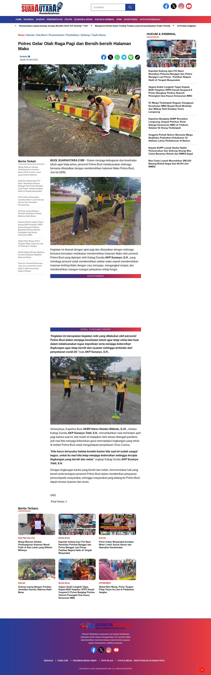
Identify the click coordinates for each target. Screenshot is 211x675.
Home (19, 19)
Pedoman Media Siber (85, 660)
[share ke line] (131, 59)
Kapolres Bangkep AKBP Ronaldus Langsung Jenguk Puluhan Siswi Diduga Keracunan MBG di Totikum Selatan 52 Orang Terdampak (168, 123)
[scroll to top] (202, 670)
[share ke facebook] (104, 59)
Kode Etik (63, 660)
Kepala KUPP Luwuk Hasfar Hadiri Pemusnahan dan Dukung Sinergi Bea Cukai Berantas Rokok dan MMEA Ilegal (171, 150)
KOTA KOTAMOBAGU (150, 19)
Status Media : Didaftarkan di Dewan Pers (141, 660)
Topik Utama (99, 35)
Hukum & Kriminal (104, 19)
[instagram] (181, 8)
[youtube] (189, 8)
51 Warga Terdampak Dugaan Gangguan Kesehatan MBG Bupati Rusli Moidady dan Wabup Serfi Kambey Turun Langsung (171, 107)
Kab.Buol (41, 35)
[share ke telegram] (124, 59)
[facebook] (166, 8)
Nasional (29, 19)
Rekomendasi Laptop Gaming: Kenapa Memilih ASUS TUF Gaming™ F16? (53, 26)
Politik (68, 19)
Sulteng (85, 35)
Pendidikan (72, 35)
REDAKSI (48, 660)
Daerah (40, 19)
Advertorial (131, 19)
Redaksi (24, 56)
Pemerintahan (55, 19)
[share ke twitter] (111, 59)
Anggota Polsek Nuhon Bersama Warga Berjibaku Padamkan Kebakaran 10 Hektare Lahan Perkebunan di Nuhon (171, 137)
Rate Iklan (107, 660)
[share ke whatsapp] (118, 59)
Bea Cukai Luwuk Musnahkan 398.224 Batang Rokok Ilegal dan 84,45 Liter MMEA (170, 163)
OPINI (119, 19)
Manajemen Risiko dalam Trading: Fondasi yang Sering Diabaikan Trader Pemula (132, 26)
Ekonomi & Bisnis (83, 19)
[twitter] (174, 8)
